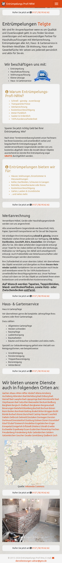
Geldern (50, 432)
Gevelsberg (37, 435)
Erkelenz (36, 426)
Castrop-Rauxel (40, 414)
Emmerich (19, 423)
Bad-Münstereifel (46, 399)
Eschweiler (7, 429)
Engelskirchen (42, 423)
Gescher (20, 435)
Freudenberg (8, 432)
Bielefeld (18, 408)
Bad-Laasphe (16, 399)
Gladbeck (47, 435)
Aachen (5, 393)
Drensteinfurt (18, 420)
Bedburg (52, 402)
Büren (20, 414)
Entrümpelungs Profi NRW (20, 3)
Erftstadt (27, 426)
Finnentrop (46, 429)
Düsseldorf (54, 420)
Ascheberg (7, 396)
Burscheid (28, 414)
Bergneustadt (47, 405)
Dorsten (51, 417)
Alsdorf (31, 393)
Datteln (5, 417)
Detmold (23, 417)
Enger (52, 423)
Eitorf (4, 423)
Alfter (25, 393)
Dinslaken (32, 417)
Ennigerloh (17, 426)
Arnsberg (46, 393)
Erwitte (51, 426)
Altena (38, 393)
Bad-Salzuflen (21, 402)
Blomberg (28, 408)
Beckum (43, 402)
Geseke (28, 435)
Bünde (5, 414)
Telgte (44, 23)
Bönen (52, 408)
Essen (26, 429)
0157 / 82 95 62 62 (41, 12)
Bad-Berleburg (30, 396)
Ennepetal (7, 426)
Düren (45, 420)
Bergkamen (35, 405)
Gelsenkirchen (9, 435)
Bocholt (36, 408)
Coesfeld (52, 414)
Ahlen (19, 393)
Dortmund (7, 420)
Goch (55, 435)
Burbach (13, 414)
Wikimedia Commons (34, 486)
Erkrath (44, 426)
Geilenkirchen (39, 432)
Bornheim (19, 411)
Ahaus (13, 393)
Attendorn (18, 396)
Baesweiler (34, 402)
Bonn (4, 411)
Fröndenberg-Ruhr (23, 432)
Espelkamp (18, 429)
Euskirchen (35, 429)
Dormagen (42, 417)
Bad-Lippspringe (30, 399)
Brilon (41, 411)
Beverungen (8, 408)
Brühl (55, 411)
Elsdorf (11, 423)
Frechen (55, 429)
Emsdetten (30, 423)
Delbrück (14, 417)
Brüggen (49, 411)
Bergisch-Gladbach (20, 405)
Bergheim (6, 405)
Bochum (44, 408)
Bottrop (28, 411)
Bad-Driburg (43, 396)
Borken (11, 411)
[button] (6, 520)
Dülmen (38, 420)
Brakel (35, 411)
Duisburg (29, 420)
